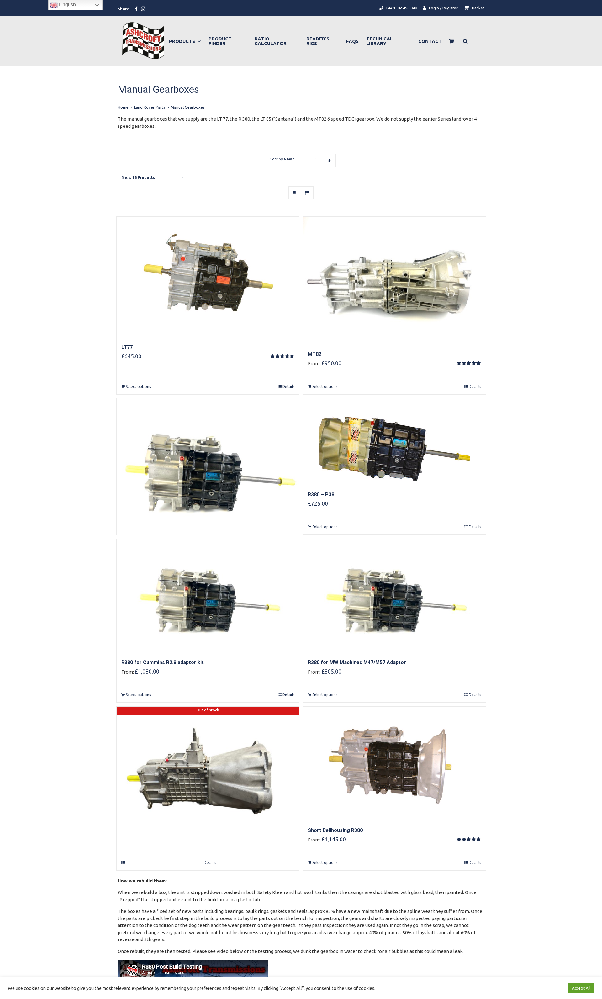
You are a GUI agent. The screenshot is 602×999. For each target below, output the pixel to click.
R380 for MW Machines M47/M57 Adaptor (357, 662)
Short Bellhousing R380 (335, 830)
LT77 (127, 347)
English (67, 4)
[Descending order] (330, 160)
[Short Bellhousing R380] (394, 763)
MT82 (314, 354)
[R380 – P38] (394, 441)
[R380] (208, 436)
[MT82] (394, 280)
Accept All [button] (581, 988)
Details (288, 386)
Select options (138, 386)
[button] (465, 41)
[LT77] (208, 276)
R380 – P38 (321, 494)
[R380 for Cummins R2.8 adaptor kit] (208, 595)
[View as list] (307, 193)
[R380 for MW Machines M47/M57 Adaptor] (394, 595)
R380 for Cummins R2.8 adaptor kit (162, 662)
